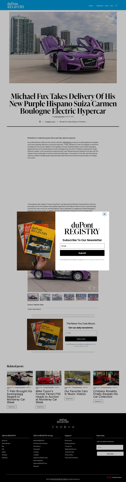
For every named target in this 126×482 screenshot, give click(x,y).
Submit (82, 253)
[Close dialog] (104, 214)
